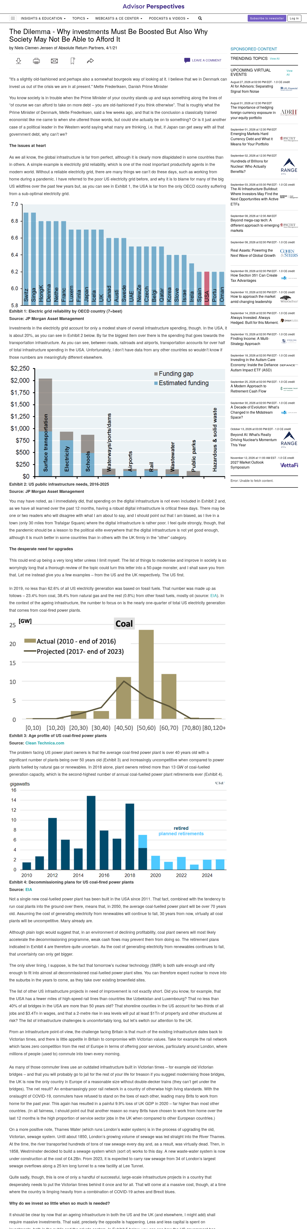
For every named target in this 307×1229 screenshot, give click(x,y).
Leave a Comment (206, 60)
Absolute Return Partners (81, 47)
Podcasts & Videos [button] (168, 18)
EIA (213, 595)
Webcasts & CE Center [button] (117, 18)
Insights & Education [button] (42, 18)
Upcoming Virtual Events (251, 72)
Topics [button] (79, 18)
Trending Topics (249, 58)
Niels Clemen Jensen (34, 47)
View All (275, 58)
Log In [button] (294, 18)
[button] (18, 61)
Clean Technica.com (44, 743)
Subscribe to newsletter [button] (267, 18)
